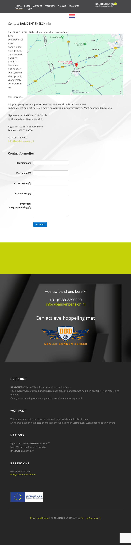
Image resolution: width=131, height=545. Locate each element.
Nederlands (82, 16)
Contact (19, 8)
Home (18, 5)
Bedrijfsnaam (23, 162)
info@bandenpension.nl (21, 141)
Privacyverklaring (39, 518)
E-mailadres (23, 193)
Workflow (50, 5)
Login (29, 8)
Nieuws (62, 5)
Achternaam (22, 183)
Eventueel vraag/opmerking (19, 205)
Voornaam (23, 173)
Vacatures (74, 5)
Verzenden (40, 224)
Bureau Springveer (91, 518)
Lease (27, 5)
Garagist (37, 5)
